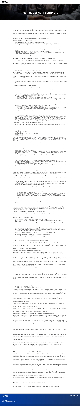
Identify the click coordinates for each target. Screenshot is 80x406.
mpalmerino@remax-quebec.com (10, 401)
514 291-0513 (5, 400)
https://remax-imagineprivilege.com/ (41, 33)
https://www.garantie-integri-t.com (59, 154)
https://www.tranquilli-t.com (44, 154)
